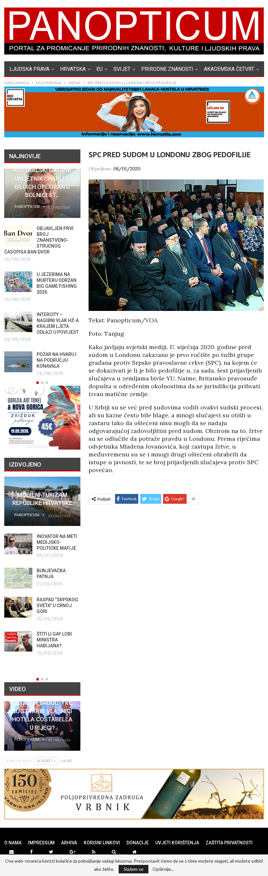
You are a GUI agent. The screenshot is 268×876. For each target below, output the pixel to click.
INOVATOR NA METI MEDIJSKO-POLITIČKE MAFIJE (57, 542)
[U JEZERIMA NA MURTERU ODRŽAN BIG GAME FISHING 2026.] (18, 281)
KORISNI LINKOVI (102, 842)
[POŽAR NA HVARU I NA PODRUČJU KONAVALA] (18, 361)
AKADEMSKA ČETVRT (229, 69)
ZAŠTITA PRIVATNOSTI (229, 842)
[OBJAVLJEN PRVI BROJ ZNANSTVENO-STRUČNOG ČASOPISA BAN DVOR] (18, 235)
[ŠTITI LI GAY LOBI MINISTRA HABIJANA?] (18, 641)
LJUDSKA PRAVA (29, 69)
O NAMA (13, 842)
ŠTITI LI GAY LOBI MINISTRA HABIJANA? (54, 639)
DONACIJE (137, 842)
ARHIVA (69, 842)
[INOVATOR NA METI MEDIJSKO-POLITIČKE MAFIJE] (18, 543)
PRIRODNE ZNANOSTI (167, 69)
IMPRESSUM (41, 842)
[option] (42, 273)
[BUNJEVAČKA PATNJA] (18, 578)
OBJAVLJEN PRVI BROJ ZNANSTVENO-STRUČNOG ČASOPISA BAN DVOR (39, 240)
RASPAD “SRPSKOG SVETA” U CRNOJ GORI (57, 605)
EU (99, 69)
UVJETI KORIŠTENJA (177, 842)
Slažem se (133, 869)
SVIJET (121, 69)
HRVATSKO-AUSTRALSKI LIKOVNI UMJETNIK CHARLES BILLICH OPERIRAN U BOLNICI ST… (42, 178)
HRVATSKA (73, 69)
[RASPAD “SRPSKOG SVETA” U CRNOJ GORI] (18, 607)
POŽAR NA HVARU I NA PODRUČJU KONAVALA (56, 360)
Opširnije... (163, 869)
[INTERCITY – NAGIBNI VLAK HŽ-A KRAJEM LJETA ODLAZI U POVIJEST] (18, 322)
